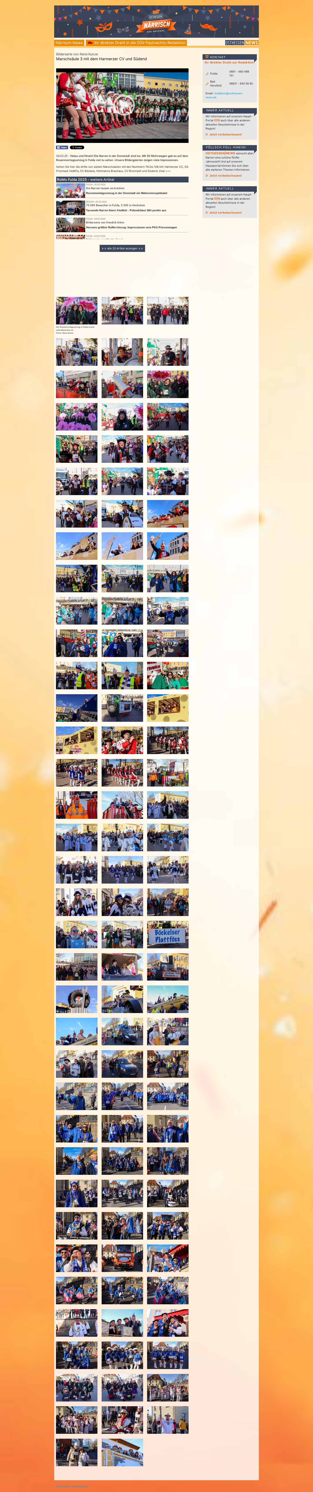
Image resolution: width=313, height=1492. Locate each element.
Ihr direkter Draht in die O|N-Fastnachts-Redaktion (139, 42)
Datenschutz (80, 1486)
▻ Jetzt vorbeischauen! (224, 134)
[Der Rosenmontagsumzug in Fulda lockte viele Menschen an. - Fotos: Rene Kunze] (76, 323)
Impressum (63, 1486)
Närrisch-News (69, 42)
